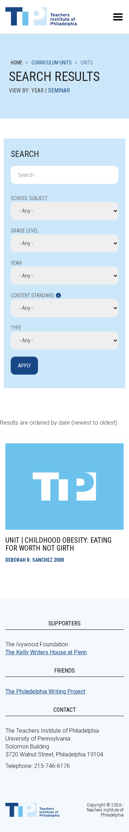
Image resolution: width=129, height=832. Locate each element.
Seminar (59, 90)
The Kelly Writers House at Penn (46, 652)
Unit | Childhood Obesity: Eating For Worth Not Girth (58, 544)
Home (17, 62)
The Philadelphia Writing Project (45, 691)
